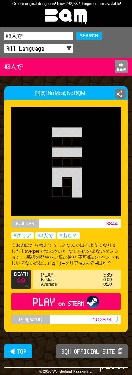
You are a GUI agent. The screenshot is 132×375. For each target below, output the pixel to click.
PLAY (58, 302)
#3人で (45, 235)
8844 (112, 223)
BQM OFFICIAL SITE (88, 351)
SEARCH (89, 35)
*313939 (102, 319)
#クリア (22, 235)
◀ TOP (18, 351)
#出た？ (68, 235)
